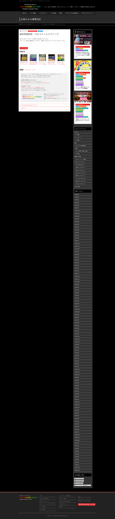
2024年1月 (77, 273)
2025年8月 (77, 221)
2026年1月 (77, 207)
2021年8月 (77, 347)
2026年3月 (77, 202)
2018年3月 (77, 459)
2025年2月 (77, 238)
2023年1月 (77, 306)
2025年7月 (77, 224)
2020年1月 (77, 399)
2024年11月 (77, 246)
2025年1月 (77, 240)
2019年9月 (77, 410)
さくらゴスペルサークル (79, 81)
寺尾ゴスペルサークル (79, 76)
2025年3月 (77, 235)
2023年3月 (77, 300)
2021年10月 (77, 341)
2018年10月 (77, 440)
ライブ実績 (53, 13)
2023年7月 (77, 289)
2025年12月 (77, 210)
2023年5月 (77, 295)
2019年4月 (77, 423)
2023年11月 (77, 279)
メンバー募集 (42, 506)
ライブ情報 (81, 48)
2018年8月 (77, 445)
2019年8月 (77, 412)
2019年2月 (77, 429)
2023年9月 (77, 284)
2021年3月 (77, 361)
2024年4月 (77, 265)
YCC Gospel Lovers (32, 31)
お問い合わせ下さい (43, 82)
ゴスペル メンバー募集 (81, 159)
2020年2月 (77, 396)
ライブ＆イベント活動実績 (64, 495)
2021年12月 (77, 336)
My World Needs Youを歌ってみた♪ (29, 105)
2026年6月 (77, 194)
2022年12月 (77, 309)
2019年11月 (77, 404)
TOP (40, 495)
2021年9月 (77, 344)
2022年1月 (77, 333)
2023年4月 (77, 298)
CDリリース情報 (62, 498)
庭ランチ (24, 108)
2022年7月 (77, 320)
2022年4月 (77, 328)
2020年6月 (77, 385)
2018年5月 (77, 454)
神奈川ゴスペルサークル (79, 83)
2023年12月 (77, 276)
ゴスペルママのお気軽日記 (80, 145)
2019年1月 (77, 432)
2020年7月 (77, 382)
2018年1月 (77, 464)
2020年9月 (77, 377)
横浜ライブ (88, 485)
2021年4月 (77, 358)
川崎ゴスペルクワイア (82, 74)
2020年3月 (77, 393)
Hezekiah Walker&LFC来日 (64, 501)
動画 (75, 142)
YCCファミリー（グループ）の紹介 (47, 503)
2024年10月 (77, 249)
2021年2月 (77, 363)
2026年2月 (77, 205)
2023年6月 (77, 292)
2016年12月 (77, 470)
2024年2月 (77, 270)
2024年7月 (77, 257)
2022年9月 (77, 314)
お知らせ (24, 13)
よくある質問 (42, 509)
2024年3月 (77, 268)
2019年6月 (77, 418)
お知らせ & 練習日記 (44, 498)
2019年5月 (77, 421)
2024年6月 (77, 259)
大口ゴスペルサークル (80, 183)
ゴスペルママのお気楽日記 (71, 13)
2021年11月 (77, 339)
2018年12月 (77, 434)
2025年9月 (77, 218)
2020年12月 (77, 369)
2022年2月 (77, 331)
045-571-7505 (50, 97)
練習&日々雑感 (78, 156)
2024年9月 (77, 251)
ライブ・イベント (79, 485)
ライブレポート (78, 108)
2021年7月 (77, 350)
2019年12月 (77, 402)
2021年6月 (77, 352)
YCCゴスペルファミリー (79, 50)
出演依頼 (61, 506)
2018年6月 (77, 451)
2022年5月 (77, 325)
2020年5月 (77, 388)
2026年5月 (77, 197)
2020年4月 (77, 391)
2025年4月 (77, 232)
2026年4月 (77, 199)
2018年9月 (77, 443)
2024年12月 (77, 243)
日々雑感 (77, 153)
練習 (76, 148)
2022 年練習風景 (79, 483)
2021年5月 (77, 355)
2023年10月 (77, 281)
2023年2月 (77, 303)
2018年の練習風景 (79, 478)
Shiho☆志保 (86, 50)
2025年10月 (77, 216)
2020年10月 (77, 374)
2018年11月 (77, 437)
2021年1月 (77, 366)
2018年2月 (77, 462)
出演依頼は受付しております (29, 82)
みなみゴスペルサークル (81, 172)
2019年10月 (77, 407)
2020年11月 (77, 372)
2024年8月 (77, 254)
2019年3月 (77, 426)
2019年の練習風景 (79, 480)
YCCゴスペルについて (44, 501)
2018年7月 (77, 448)
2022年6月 (77, 322)
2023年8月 (77, 287)
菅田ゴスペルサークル (79, 79)
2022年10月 (77, 311)
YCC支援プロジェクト (63, 503)
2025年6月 (77, 227)
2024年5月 (77, 262)
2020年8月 (77, 380)
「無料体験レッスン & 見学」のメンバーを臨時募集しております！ (33, 87)
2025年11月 (77, 213)
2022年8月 (77, 317)
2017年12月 (77, 467)
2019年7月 (77, 415)
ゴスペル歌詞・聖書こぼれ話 (82, 151)
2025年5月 (77, 229)
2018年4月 (77, 456)
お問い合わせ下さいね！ (30, 90)
